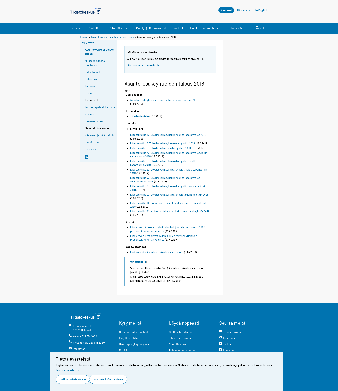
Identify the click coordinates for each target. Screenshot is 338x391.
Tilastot (95, 37)
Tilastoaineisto (139, 116)
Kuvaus (89, 114)
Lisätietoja (91, 149)
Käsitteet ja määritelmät (100, 135)
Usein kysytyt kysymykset (134, 344)
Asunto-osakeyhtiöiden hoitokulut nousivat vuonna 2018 (164, 100)
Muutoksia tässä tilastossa (95, 63)
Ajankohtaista (212, 28)
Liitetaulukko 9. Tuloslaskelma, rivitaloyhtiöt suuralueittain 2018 (169, 194)
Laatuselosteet (94, 121)
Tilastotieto (94, 28)
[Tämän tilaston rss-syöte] (100, 158)
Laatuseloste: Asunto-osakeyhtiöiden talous (156, 252)
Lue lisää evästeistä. (68, 370)
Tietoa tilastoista (119, 28)
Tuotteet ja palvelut (184, 28)
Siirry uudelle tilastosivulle (143, 65)
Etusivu (76, 28)
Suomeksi (226, 10)
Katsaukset (92, 79)
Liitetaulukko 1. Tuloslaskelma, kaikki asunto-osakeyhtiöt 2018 (168, 135)
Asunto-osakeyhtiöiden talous (117, 37)
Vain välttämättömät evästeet (108, 379)
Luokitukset (92, 142)
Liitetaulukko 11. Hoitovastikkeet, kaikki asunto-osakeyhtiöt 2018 (169, 211)
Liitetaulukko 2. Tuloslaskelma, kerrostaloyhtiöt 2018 (162, 143)
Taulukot (90, 86)
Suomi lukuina (177, 344)
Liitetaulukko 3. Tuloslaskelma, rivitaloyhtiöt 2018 (160, 148)
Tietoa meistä (236, 28)
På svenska (243, 10)
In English (261, 10)
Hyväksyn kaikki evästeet (72, 379)
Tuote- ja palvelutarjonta (100, 107)
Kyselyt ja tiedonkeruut (151, 28)
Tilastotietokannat (180, 338)
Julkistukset (92, 72)
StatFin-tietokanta (180, 331)
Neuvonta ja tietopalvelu (134, 331)
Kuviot (89, 93)
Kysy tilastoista (128, 338)
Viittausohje (138, 261)
